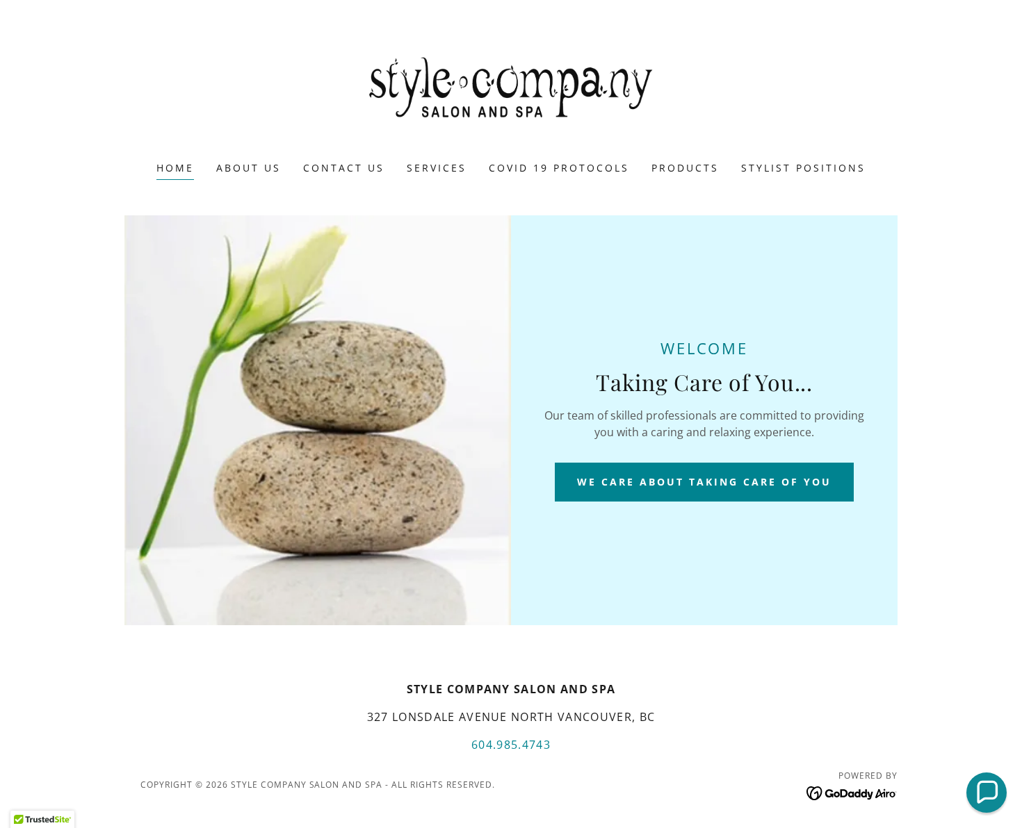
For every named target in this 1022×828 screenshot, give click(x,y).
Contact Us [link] (343, 167)
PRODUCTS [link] (685, 167)
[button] (986, 792)
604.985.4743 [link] (511, 744)
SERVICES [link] (437, 167)
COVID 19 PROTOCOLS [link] (559, 167)
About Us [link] (248, 167)
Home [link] (175, 167)
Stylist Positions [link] (803, 167)
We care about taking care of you (704, 481)
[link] (511, 89)
